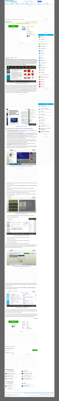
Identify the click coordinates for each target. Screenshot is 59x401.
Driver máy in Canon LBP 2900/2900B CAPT (44, 75)
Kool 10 (43, 117)
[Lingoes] (22, 383)
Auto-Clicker (43, 39)
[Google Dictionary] (22, 386)
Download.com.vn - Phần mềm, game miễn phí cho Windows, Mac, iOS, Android (11, 1)
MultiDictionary (26, 370)
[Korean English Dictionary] (22, 378)
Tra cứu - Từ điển (21, 19)
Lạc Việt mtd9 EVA (10, 378)
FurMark (43, 79)
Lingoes (25, 383)
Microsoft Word (44, 68)
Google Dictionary (27, 385)
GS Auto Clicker (44, 48)
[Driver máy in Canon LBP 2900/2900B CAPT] (39, 74)
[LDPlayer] (39, 86)
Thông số (11, 57)
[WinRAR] (39, 51)
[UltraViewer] (39, 53)
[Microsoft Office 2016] (39, 77)
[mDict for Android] (6, 383)
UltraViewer (43, 53)
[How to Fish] (39, 65)
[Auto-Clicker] (39, 39)
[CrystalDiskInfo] (39, 46)
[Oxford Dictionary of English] (22, 373)
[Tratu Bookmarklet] (39, 106)
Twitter (11, 189)
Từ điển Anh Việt (11, 352)
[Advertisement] (29, 12)
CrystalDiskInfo (44, 46)
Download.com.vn (6, 19)
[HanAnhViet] (39, 114)
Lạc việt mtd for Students (45, 108)
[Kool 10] (39, 117)
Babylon (42, 122)
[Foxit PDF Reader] (39, 44)
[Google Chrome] (39, 63)
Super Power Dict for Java (11, 373)
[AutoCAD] (39, 81)
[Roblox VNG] (39, 60)
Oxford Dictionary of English (28, 373)
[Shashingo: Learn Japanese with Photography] (39, 129)
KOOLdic (42, 111)
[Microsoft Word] (39, 67)
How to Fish (42, 65)
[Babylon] (39, 123)
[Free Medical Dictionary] (6, 371)
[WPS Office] (39, 84)
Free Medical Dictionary (10, 370)
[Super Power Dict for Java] (6, 373)
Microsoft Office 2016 (45, 77)
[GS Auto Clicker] (39, 48)
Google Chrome (44, 62)
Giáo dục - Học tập (15, 19)
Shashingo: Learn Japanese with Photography (46, 129)
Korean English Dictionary (27, 378)
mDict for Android (10, 383)
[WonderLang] (39, 126)
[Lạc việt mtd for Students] (22, 376)
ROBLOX (43, 58)
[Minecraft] (39, 37)
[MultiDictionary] (22, 371)
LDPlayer (42, 86)
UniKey (44, 42)
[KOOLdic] (39, 112)
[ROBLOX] (39, 58)
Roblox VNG (43, 60)
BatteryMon (43, 72)
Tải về (16, 57)
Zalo (42, 55)
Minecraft (43, 36)
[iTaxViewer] (39, 70)
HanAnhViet (43, 114)
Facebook (8, 189)
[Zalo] (39, 55)
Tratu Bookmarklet (43, 105)
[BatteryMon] (39, 72)
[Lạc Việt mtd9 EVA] (6, 378)
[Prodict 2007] (39, 120)
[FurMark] (39, 79)
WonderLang (45, 125)
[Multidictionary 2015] (6, 376)
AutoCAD (43, 81)
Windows (9, 19)
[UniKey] (39, 41)
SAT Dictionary (10, 388)
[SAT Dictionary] (6, 388)
